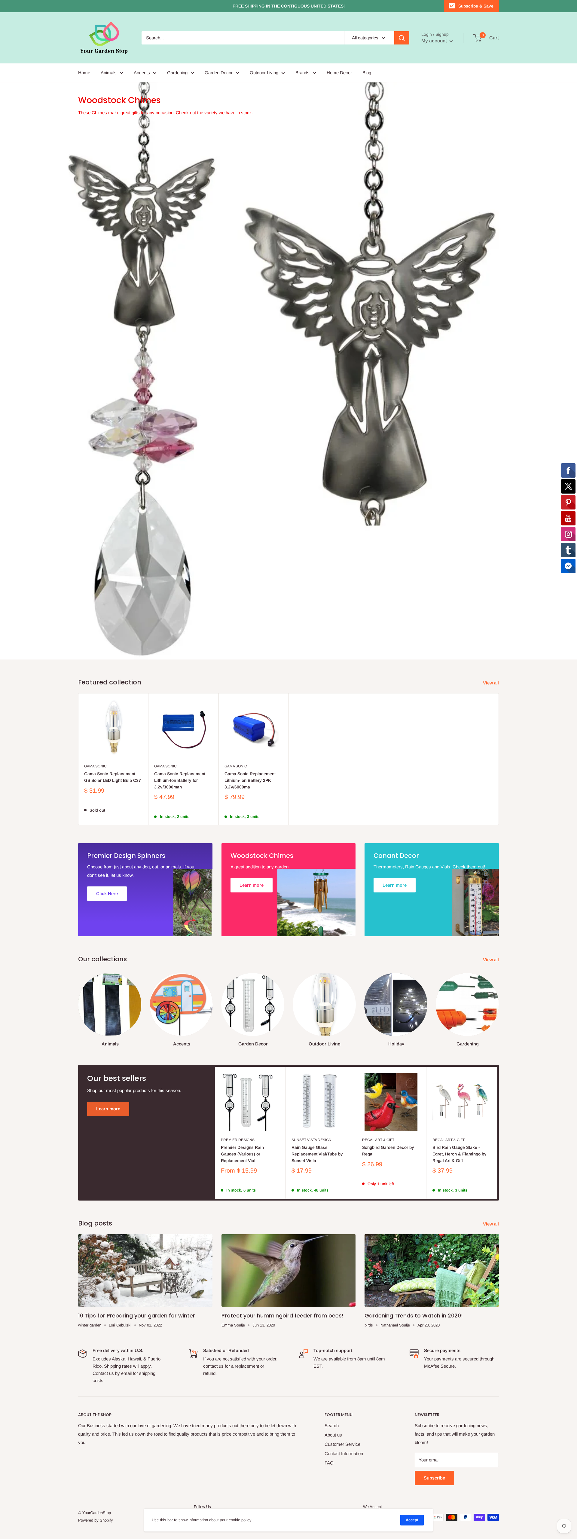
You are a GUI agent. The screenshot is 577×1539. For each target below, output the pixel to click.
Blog (366, 72)
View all (491, 739)
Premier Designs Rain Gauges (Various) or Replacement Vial (242, 1210)
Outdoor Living (264, 72)
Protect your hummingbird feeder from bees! (282, 1372)
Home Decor (339, 72)
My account (434, 40)
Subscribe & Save (475, 6)
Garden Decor (219, 72)
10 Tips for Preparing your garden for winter (136, 1372)
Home (84, 72)
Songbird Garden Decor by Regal (388, 1207)
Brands (302, 72)
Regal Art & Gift (378, 1197)
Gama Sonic (95, 823)
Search (332, 1482)
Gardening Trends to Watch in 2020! (414, 1372)
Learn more (108, 1165)
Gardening (177, 72)
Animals (109, 72)
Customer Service (342, 1501)
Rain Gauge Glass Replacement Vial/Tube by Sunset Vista (317, 1210)
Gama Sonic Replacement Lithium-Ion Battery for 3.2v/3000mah (179, 837)
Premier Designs (238, 1197)
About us (333, 1491)
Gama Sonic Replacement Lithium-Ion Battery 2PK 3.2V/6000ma (250, 837)
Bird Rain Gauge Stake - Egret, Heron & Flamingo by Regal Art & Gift (459, 1210)
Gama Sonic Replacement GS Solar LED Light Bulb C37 (112, 834)
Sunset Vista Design (311, 1197)
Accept (412, 1520)
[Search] (401, 37)
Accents (142, 72)
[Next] (498, 1061)
